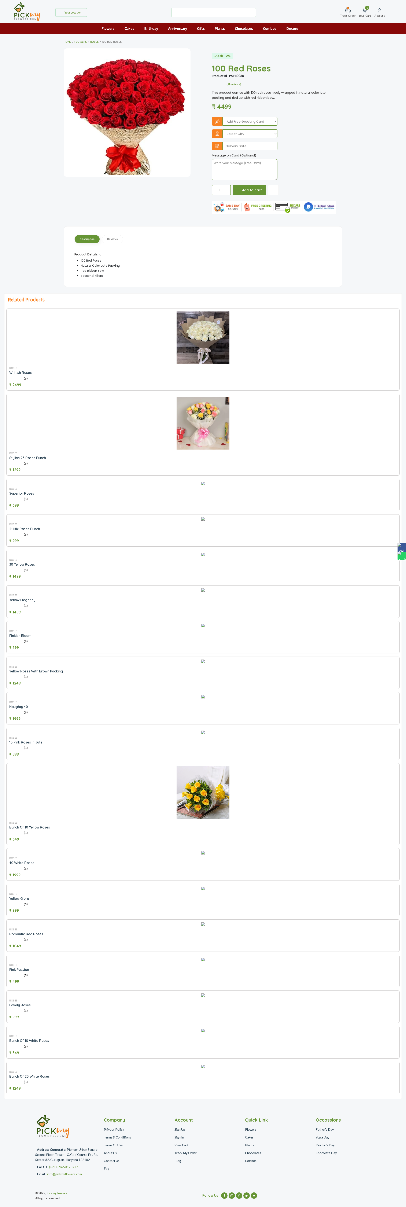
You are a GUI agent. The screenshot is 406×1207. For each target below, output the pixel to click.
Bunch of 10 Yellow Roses (29, 827)
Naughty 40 (18, 707)
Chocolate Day (326, 1153)
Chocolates (244, 28)
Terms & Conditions (117, 1137)
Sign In (179, 1137)
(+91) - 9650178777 (63, 1167)
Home (67, 41)
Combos (270, 28)
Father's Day (325, 1129)
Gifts (201, 28)
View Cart (181, 1145)
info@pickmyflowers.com (64, 1174)
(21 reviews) (233, 84)
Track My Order (185, 1153)
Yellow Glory (19, 898)
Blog (177, 1161)
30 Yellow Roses (22, 564)
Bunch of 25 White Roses (29, 1076)
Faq (106, 1168)
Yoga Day (322, 1137)
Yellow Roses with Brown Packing (36, 671)
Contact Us (111, 1161)
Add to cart (252, 190)
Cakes (130, 28)
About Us (110, 1153)
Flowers (108, 28)
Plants (220, 28)
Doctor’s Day (325, 1145)
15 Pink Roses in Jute (26, 742)
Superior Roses (21, 493)
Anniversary (178, 28)
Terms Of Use (113, 1145)
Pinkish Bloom (20, 636)
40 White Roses (21, 863)
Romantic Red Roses (26, 934)
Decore (293, 28)
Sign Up (179, 1129)
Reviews (112, 239)
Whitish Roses (20, 372)
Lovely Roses (20, 1005)
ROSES (94, 41)
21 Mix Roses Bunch (24, 529)
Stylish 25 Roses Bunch (27, 458)
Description (87, 239)
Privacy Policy (114, 1129)
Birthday (151, 28)
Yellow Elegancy (22, 600)
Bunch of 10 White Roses (29, 1040)
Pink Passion (19, 969)
